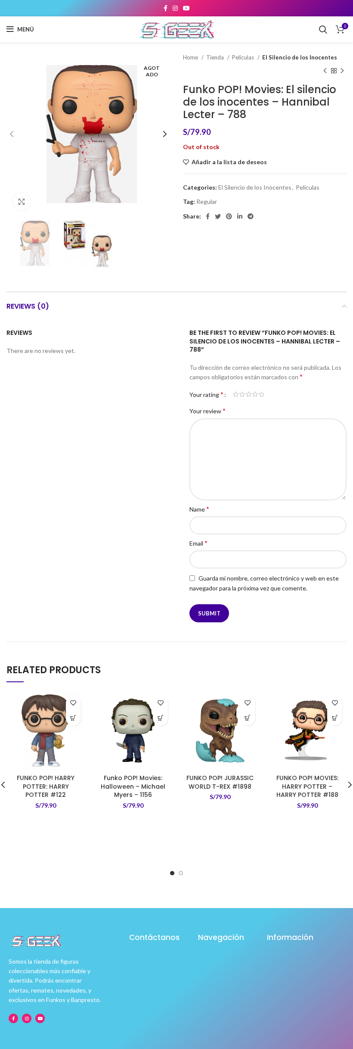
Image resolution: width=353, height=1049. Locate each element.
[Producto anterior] (325, 70)
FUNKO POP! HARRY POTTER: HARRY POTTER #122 (45, 786)
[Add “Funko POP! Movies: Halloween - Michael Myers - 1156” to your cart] (160, 718)
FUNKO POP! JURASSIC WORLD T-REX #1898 (220, 782)
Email (198, 543)
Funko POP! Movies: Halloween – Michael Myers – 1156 (133, 786)
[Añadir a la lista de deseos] (73, 703)
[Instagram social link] (175, 8)
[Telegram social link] (250, 216)
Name (199, 509)
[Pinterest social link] (229, 216)
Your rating (206, 394)
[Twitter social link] (217, 216)
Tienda (215, 57)
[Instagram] (26, 1018)
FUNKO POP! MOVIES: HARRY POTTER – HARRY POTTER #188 (307, 786)
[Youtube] (40, 1018)
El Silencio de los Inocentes (299, 57)
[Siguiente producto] (342, 70)
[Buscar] (323, 29)
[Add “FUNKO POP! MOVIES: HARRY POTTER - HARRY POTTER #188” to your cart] (334, 718)
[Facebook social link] (165, 8)
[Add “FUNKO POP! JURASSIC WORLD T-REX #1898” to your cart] (247, 718)
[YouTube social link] (186, 8)
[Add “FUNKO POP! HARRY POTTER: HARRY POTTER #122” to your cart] (73, 718)
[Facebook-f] (13, 1018)
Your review (207, 410)
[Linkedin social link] (240, 216)
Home (191, 57)
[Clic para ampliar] (21, 201)
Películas (243, 57)
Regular (206, 201)
